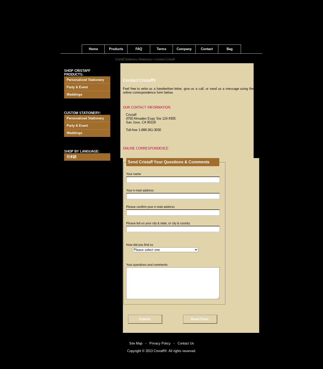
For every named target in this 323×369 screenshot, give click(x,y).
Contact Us (186, 343)
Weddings (74, 94)
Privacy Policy (160, 343)
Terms (161, 49)
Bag (230, 49)
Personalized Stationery (85, 80)
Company (184, 49)
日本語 (71, 157)
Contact (207, 49)
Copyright (134, 351)
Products (116, 49)
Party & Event (77, 87)
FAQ (139, 49)
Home (93, 49)
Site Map (135, 343)
